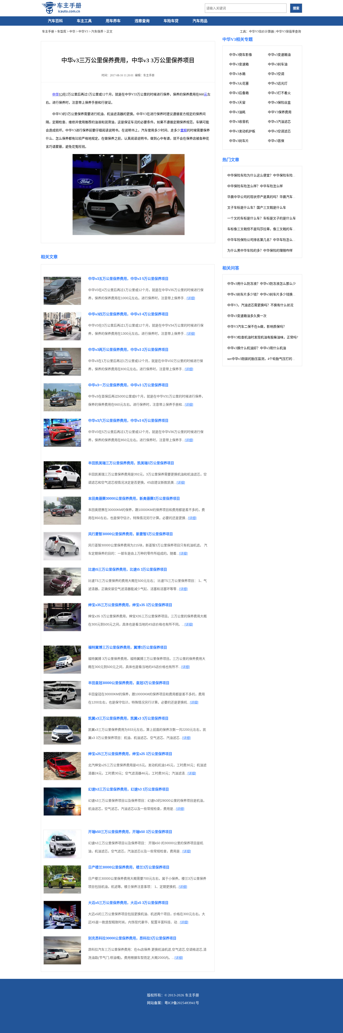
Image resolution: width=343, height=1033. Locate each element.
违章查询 (142, 21)
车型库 (61, 31)
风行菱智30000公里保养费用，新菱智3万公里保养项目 (130, 534)
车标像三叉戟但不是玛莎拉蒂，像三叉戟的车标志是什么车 (269, 229)
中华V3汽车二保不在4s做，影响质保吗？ (256, 326)
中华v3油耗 (237, 112)
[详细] (191, 298)
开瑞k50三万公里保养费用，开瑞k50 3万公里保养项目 (130, 832)
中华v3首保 (276, 141)
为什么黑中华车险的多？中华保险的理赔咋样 (260, 250)
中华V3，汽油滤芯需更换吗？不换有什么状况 (260, 305)
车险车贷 (171, 21)
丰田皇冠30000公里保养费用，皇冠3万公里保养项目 (128, 683)
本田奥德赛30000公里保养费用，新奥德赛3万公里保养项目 (134, 498)
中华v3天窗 (237, 102)
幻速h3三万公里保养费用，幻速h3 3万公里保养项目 (128, 789)
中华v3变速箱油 (279, 54)
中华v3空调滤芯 (279, 131)
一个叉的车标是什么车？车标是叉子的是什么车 (261, 218)
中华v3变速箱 (239, 64)
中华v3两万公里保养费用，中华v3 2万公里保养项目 (128, 349)
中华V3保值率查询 (288, 31)
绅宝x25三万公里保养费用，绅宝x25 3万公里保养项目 (130, 754)
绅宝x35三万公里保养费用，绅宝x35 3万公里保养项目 (130, 605)
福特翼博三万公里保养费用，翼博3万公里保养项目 (127, 647)
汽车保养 (97, 31)
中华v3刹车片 (239, 141)
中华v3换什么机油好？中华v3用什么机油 (256, 348)
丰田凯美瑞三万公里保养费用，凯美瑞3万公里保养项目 (131, 463)
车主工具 (84, 21)
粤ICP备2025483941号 (181, 1003)
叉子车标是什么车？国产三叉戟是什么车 (256, 207)
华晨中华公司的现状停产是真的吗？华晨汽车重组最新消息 (269, 197)
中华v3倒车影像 (240, 54)
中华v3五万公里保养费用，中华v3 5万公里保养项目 (128, 279)
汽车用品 (199, 21)
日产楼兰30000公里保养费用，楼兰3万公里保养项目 (128, 867)
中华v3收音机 (239, 121)
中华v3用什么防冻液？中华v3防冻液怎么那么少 (261, 283)
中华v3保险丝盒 (279, 102)
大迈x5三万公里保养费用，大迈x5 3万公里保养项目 (128, 903)
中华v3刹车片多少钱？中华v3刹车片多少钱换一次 (263, 294)
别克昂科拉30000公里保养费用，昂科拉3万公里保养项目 (132, 938)
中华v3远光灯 (277, 83)
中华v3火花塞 (239, 83)
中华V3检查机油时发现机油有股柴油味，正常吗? (262, 337)
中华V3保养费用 (279, 112)
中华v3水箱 (237, 74)
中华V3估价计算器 (261, 31)
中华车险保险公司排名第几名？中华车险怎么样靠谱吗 (266, 240)
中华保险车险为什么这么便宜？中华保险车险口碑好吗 (266, 175)
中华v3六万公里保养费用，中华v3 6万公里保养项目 (128, 420)
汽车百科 (55, 21)
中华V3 (83, 31)
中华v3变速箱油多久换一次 (246, 316)
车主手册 (48, 31)
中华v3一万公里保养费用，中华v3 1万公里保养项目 (128, 385)
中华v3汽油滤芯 (279, 121)
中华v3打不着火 (279, 93)
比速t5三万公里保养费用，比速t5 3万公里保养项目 (127, 569)
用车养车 (113, 21)
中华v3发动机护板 (242, 131)
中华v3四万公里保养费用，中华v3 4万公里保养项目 (128, 314)
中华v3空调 (276, 74)
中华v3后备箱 (239, 93)
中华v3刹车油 (277, 64)
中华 (72, 31)
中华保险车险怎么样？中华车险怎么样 (255, 186)
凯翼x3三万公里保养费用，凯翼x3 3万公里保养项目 (128, 718)
